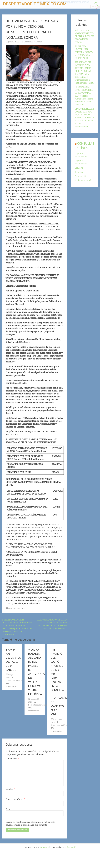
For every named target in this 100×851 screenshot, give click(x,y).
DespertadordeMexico (33, 42)
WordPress (44, 847)
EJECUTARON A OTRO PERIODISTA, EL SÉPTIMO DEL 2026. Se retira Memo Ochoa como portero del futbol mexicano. (84, 96)
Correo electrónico (15, 799)
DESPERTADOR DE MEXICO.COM (35, 4)
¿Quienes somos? (83, 180)
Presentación (81, 176)
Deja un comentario (16, 608)
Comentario (12, 758)
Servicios (79, 172)
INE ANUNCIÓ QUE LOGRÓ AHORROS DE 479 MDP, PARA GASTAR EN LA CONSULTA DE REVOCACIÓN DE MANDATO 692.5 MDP (59, 682)
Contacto (79, 168)
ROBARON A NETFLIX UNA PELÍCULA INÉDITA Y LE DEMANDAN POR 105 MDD (84, 52)
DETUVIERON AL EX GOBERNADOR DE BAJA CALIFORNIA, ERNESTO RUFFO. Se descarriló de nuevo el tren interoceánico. (84, 118)
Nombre (10, 789)
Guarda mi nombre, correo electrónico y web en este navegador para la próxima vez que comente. (30, 823)
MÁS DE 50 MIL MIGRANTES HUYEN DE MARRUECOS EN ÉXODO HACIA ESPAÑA (84, 36)
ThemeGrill (71, 847)
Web (8, 809)
